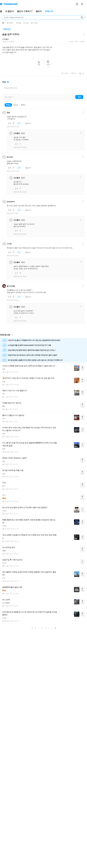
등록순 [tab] (23, 105)
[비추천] (14, 123)
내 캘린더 (9, 11)
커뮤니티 (49, 11)
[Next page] (55, 628)
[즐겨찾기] (12, 334)
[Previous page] (32, 628)
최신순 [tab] (15, 105)
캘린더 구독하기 (24, 11)
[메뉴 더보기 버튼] (3, 23)
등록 (79, 97)
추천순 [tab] (8, 105)
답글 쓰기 (28, 123)
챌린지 (39, 11)
